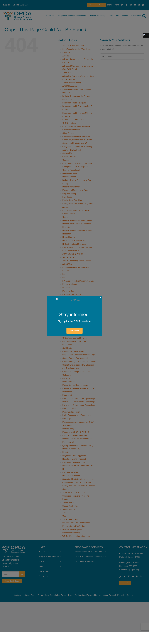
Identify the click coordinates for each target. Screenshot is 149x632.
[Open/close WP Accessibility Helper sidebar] (146, 35)
